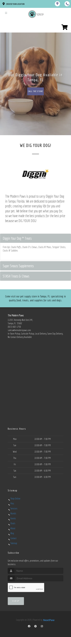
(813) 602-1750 (14, 326)
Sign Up (15, 601)
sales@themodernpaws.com (19, 330)
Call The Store (35, 91)
